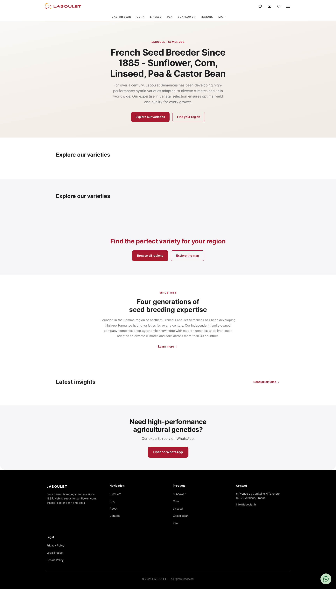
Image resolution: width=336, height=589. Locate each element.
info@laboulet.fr (246, 504)
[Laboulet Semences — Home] (63, 6)
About (113, 508)
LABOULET (56, 486)
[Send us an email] (269, 6)
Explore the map (187, 255)
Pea (169, 16)
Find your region (188, 117)
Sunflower (186, 16)
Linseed (156, 16)
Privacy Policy (55, 545)
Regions (206, 16)
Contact (115, 515)
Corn (140, 16)
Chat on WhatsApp (168, 452)
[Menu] (288, 6)
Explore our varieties (150, 117)
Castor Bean (121, 16)
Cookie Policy (55, 560)
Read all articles (264, 382)
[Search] (278, 6)
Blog (112, 501)
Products (115, 494)
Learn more (166, 346)
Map (221, 16)
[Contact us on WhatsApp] (260, 6)
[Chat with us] (325, 578)
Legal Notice (54, 552)
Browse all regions (150, 255)
